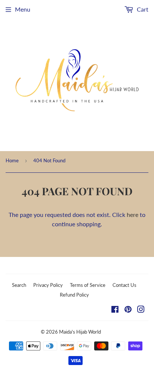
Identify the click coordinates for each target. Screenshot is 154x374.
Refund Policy (74, 295)
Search (19, 285)
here (132, 214)
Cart (141, 9)
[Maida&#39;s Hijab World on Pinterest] (128, 309)
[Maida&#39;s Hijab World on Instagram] (141, 309)
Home (12, 160)
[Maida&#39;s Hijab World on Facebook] (115, 309)
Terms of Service (87, 285)
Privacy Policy (48, 285)
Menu (22, 9)
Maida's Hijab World (80, 332)
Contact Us (124, 285)
